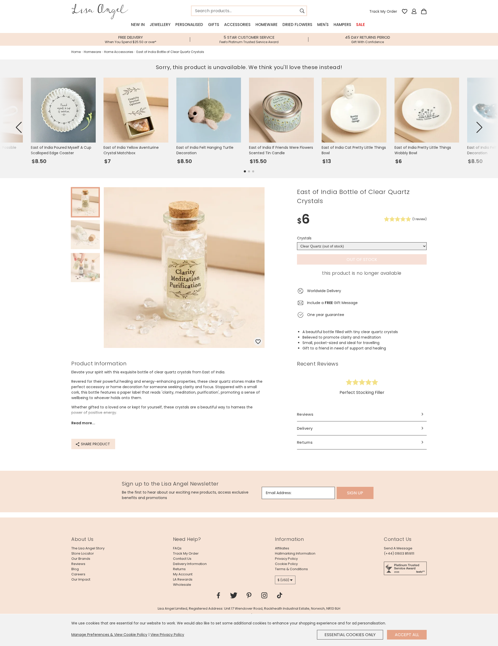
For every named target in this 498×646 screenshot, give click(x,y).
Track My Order (383, 11)
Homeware (266, 24)
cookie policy (286, 563)
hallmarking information (295, 553)
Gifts (213, 24)
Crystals (304, 238)
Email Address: (279, 492)
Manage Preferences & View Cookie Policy (109, 634)
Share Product (95, 444)
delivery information (190, 563)
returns (179, 569)
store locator (82, 553)
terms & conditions (291, 569)
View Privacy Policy (167, 634)
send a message (398, 548)
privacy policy (286, 558)
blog (75, 569)
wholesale (182, 584)
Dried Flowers (297, 24)
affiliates (282, 548)
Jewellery (160, 24)
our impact (80, 579)
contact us (182, 558)
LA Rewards (182, 579)
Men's (323, 24)
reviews (78, 563)
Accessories (237, 24)
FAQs (177, 548)
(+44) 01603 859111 (399, 553)
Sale (360, 24)
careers (78, 574)
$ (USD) (283, 580)
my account (182, 574)
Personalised (189, 24)
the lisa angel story (88, 548)
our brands (80, 558)
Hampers (342, 24)
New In (138, 24)
